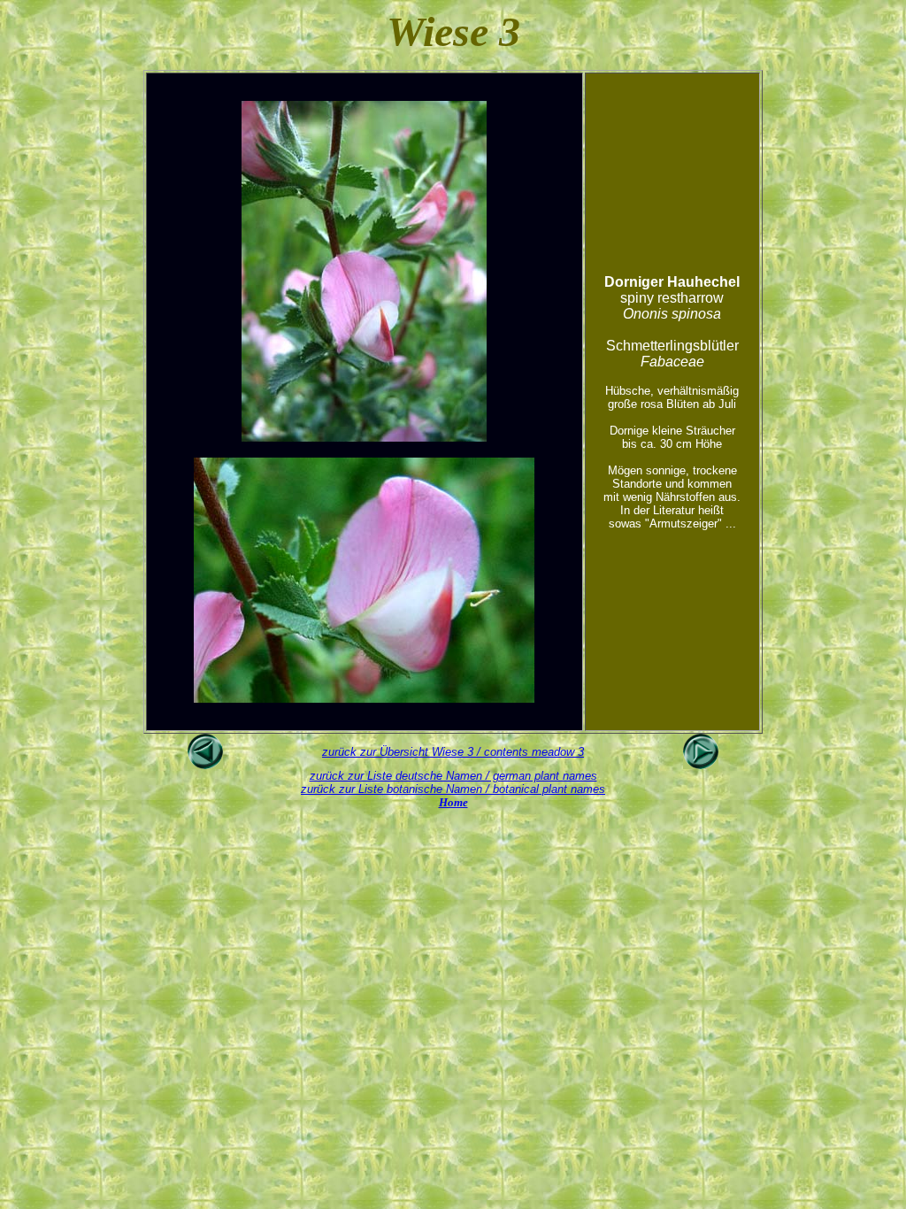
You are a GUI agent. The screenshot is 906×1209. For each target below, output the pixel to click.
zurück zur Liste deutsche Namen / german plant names (453, 775)
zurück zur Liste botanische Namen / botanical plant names (453, 789)
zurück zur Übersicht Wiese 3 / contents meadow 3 (453, 752)
